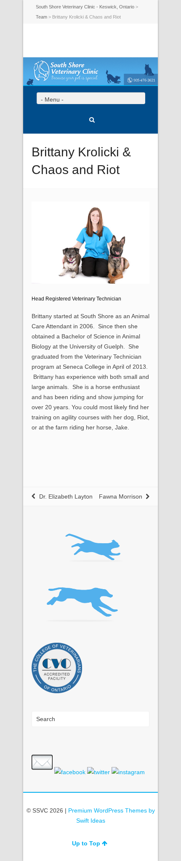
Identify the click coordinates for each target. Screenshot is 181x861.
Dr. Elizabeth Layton (66, 496)
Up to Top (86, 843)
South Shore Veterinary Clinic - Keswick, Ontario (85, 6)
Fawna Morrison (120, 496)
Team (41, 16)
